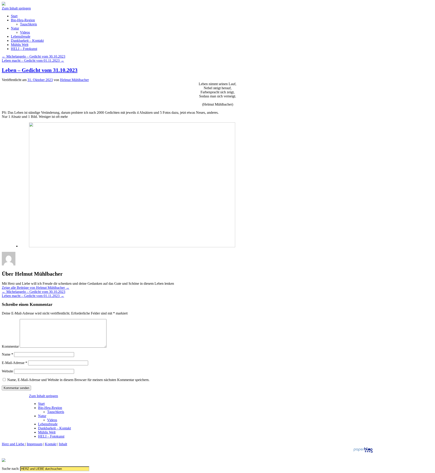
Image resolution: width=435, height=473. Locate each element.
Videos (25, 32)
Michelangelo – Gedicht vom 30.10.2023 (33, 56)
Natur (15, 28)
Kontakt (50, 444)
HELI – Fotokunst (24, 49)
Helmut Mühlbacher (74, 80)
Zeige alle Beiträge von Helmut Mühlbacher (35, 288)
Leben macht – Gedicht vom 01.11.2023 (33, 60)
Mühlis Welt (19, 45)
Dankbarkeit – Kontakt (27, 40)
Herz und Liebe (13, 444)
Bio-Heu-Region (23, 20)
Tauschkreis (28, 24)
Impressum (34, 444)
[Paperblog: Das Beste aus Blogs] (363, 452)
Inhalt (63, 444)
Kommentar (10, 346)
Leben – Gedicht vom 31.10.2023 (39, 70)
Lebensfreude (20, 36)
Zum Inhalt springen (16, 8)
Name (7, 354)
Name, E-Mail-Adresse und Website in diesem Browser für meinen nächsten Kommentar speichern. (78, 380)
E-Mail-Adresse (14, 363)
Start (14, 16)
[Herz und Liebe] (3, 4)
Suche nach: (10, 469)
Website (7, 371)
